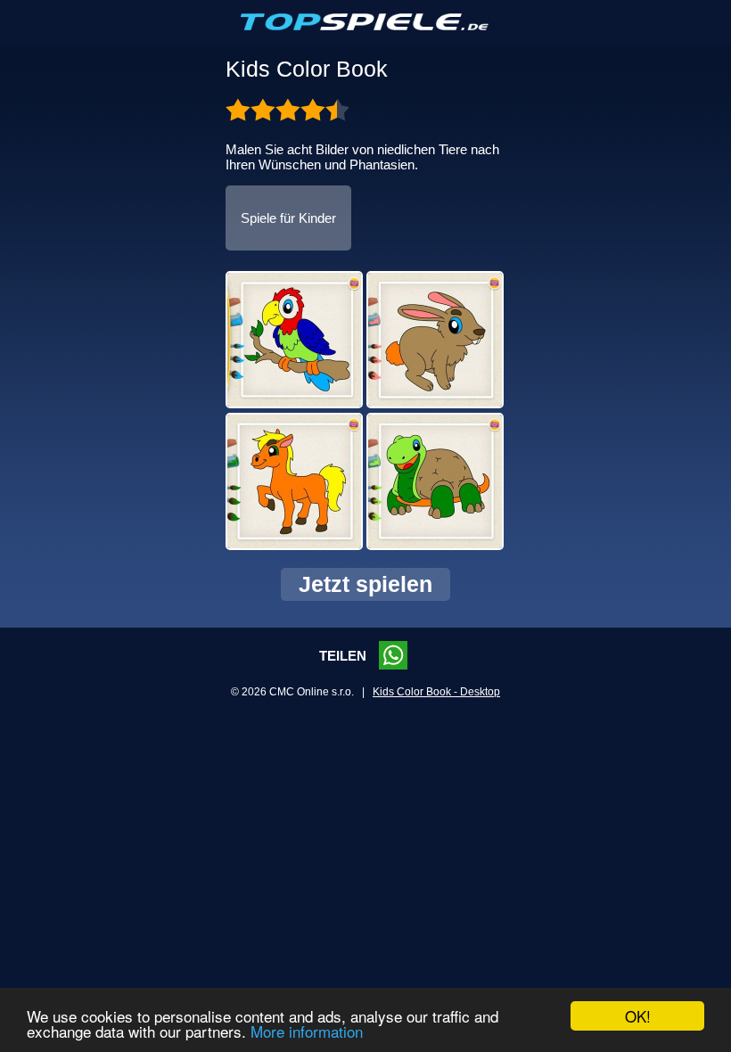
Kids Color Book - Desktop (436, 692)
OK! (638, 1016)
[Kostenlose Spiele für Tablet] (365, 27)
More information (307, 1031)
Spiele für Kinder (288, 218)
